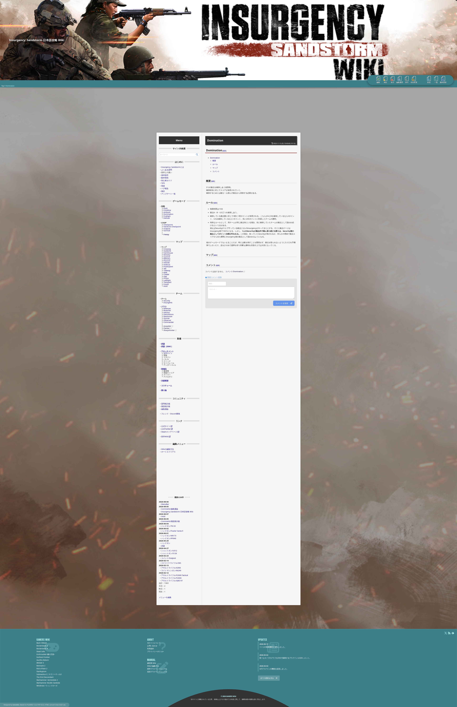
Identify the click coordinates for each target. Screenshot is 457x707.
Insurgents (168, 302)
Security (167, 300)
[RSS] (449, 634)
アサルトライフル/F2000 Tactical (174, 575)
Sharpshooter (169, 330)
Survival (167, 230)
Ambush (167, 212)
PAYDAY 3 (40, 663)
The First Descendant (45, 677)
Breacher (167, 310)
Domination (215, 140)
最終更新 (443, 82)
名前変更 (414, 82)
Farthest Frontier (43, 657)
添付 (406, 82)
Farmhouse (168, 253)
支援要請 (164, 380)
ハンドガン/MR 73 (168, 535)
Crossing (167, 249)
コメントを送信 (282, 303)
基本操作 (164, 175)
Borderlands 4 (42, 648)
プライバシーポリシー (155, 651)
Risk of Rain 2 (42, 668)
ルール (215, 164)
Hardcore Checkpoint (172, 226)
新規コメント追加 (214, 277)
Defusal (167, 218)
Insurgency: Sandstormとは (172, 167)
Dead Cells (41, 651)
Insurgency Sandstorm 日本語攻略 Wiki (177, 511)
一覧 (436, 82)
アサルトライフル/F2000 (171, 578)
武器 (163, 344)
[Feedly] (453, 634)
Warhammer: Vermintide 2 (47, 680)
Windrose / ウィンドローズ (47, 686)
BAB (165, 272)
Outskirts (167, 251)
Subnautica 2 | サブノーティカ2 (49, 674)
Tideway (167, 270)
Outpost (167, 228)
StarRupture (41, 671)
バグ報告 (164, 188)
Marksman (168, 316)
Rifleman (167, 308)
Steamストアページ (169, 432)
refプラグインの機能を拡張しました (273, 669)
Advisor (167, 312)
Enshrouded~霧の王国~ (46, 654)
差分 (392, 82)
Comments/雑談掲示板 (170, 521)
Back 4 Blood (42, 643)
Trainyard (167, 282)
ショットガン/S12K (169, 553)
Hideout (167, 264)
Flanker (167, 328)
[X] (445, 634)
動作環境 (164, 178)
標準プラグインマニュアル (157, 669)
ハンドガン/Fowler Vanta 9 (172, 531)
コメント (216, 171)
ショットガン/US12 (169, 550)
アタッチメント (167, 351)
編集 (378, 82)
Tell (165, 268)
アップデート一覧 (168, 194)
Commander (169, 322)
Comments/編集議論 (169, 509)
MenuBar (165, 504)
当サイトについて (154, 643)
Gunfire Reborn (43, 660)
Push (166, 208)
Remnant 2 (41, 666)
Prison (166, 278)
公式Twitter (166, 429)
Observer (167, 320)
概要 (214, 160)
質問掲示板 (165, 403)
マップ (215, 168)
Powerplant (168, 266)
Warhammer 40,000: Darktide (48, 683)
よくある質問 (166, 170)
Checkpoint (168, 224)
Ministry (167, 255)
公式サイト (165, 426)
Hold (165, 286)
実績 (163, 186)
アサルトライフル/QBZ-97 (172, 580)
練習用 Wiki (151, 663)
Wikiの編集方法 (167, 449)
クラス (164, 306)
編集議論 (164, 409)
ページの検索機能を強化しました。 (272, 647)
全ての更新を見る (267, 678)
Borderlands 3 (42, 646)
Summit (167, 257)
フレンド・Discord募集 (170, 413)
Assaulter (167, 326)
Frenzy (166, 234)
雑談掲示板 (165, 406)
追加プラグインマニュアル (157, 672)
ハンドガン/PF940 (168, 538)
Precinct (167, 260)
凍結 (385, 82)
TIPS (163, 183)
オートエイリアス (168, 451)
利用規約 (150, 648)
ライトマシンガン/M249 (171, 570)
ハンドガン (165, 543)
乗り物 (164, 390)
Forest (166, 284)
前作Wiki (164, 436)
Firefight (167, 216)
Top (2, 86)
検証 (163, 191)
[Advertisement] (228, 110)
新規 (429, 82)
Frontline (167, 210)
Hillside (167, 262)
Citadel (166, 274)
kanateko (16, 705)
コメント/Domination (234, 271)
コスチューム (166, 385)
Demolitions (169, 314)
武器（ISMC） (167, 346)
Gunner (167, 318)
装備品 (164, 369)
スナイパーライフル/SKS (171, 563)
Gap (165, 276)
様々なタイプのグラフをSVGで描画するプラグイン (278, 658)
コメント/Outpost (168, 558)
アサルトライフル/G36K (171, 568)
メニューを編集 (165, 597)
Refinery (167, 258)
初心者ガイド (166, 180)
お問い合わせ (152, 646)
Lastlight (167, 280)
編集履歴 (399, 82)
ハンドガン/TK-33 (168, 526)
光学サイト (168, 353)
